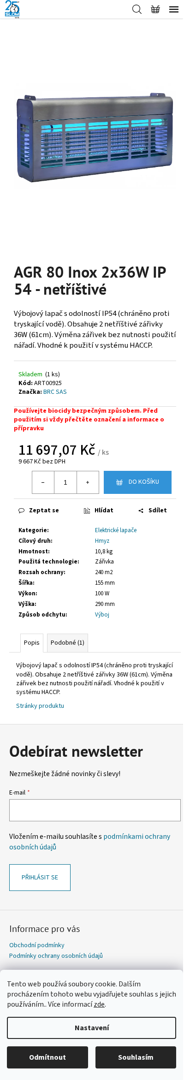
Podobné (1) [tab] (67, 642)
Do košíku (144, 482)
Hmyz (102, 541)
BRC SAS (55, 392)
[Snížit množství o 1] (43, 482)
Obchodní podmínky (37, 945)
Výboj (102, 615)
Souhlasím (136, 1057)
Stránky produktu (40, 706)
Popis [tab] (32, 642)
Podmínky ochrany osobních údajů (56, 956)
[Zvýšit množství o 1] (88, 482)
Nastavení (92, 1028)
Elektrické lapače (116, 530)
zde (99, 1004)
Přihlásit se (40, 877)
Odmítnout (47, 1057)
